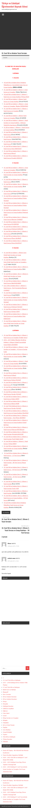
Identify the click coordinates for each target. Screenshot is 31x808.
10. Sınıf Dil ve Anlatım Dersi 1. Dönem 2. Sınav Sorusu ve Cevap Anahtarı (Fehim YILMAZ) (16, 198)
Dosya (5, 701)
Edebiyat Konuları (8, 706)
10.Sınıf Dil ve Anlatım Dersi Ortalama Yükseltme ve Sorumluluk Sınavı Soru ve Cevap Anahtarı (16, 85)
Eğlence (5, 711)
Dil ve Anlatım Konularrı (10, 699)
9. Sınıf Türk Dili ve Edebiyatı (11, 687)
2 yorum (5, 57)
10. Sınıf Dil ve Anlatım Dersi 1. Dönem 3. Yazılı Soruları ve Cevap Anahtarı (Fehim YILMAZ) (16, 299)
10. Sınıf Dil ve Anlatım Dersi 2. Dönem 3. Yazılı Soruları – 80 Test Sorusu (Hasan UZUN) (16, 462)
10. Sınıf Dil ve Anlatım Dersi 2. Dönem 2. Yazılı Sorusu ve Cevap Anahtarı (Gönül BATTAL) (16, 422)
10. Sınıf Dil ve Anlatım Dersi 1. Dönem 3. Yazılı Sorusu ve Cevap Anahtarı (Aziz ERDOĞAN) (16, 316)
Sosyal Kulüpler (7, 732)
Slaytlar (5, 727)
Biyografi (5, 692)
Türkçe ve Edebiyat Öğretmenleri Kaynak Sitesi (15, 5)
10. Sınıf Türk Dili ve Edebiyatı (11, 680)
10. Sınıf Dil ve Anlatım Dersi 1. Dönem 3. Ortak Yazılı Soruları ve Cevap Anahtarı (16, 276)
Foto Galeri (6, 713)
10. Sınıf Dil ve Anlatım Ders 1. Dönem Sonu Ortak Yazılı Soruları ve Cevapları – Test (15, 262)
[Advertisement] (15, 34)
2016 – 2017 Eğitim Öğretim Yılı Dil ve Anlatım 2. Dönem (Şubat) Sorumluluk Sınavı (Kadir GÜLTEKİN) (15, 342)
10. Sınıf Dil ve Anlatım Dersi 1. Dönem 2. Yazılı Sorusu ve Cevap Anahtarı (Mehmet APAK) (16, 212)
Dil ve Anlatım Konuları (9, 696)
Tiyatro (5, 734)
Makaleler (6, 722)
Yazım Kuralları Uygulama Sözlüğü (13, 755)
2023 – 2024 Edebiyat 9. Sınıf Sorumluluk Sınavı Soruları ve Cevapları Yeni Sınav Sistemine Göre (15, 769)
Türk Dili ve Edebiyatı (9, 737)
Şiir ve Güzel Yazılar (9, 725)
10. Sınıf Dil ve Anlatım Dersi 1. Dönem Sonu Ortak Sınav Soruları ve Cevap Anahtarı (15, 323)
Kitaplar (5, 720)
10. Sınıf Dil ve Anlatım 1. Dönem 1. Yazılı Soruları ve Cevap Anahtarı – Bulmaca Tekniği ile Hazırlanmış (16, 122)
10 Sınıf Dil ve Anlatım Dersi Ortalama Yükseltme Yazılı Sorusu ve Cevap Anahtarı (15, 505)
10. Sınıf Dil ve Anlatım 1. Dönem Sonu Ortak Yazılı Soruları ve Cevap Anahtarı (15, 255)
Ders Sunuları (7, 694)
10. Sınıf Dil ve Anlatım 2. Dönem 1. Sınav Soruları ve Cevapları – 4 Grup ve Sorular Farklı (16, 349)
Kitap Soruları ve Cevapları (10, 718)
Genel (4, 715)
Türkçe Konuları (7, 739)
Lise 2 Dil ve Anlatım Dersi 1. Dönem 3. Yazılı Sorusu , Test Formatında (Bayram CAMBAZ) (15, 288)
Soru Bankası (6, 512)
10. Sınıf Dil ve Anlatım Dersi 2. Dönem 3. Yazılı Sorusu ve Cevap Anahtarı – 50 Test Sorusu (16, 498)
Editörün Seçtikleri (8, 708)
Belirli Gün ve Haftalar (9, 689)
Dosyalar (5, 704)
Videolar (5, 741)
